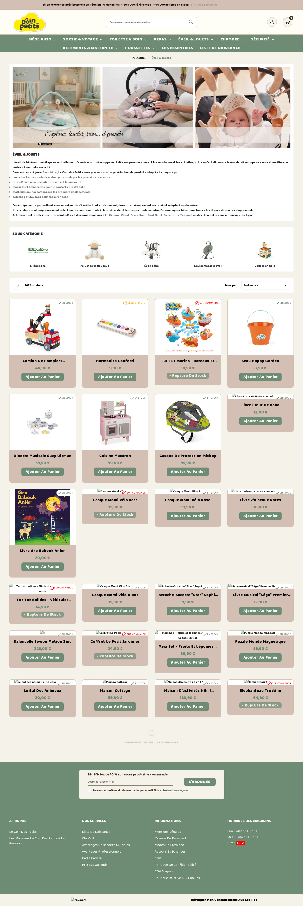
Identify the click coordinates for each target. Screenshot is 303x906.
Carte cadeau (92, 858)
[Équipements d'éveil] (208, 250)
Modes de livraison (169, 845)
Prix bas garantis (95, 865)
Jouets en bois (265, 265)
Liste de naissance (96, 832)
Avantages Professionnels (101, 851)
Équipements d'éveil (208, 265)
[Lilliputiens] (38, 250)
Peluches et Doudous (94, 265)
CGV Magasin (164, 871)
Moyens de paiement (170, 838)
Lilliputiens (38, 265)
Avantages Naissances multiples (106, 845)
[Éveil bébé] (151, 250)
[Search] (191, 22)
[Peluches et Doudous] (95, 250)
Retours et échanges (170, 851)
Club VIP (88, 838)
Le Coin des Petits (23, 832)
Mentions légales (177, 790)
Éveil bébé (151, 265)
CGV (158, 858)
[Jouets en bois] (265, 250)
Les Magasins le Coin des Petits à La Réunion (37, 840)
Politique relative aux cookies (177, 878)
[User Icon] (272, 22)
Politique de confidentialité (175, 865)
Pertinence (266, 285)
